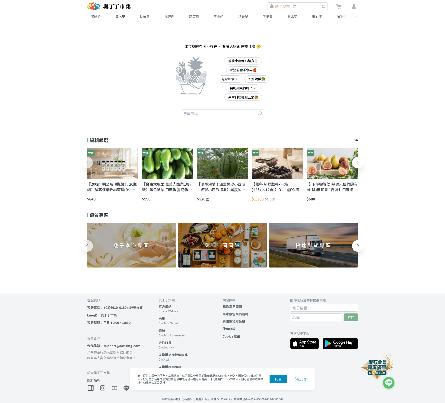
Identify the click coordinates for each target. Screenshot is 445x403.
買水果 (120, 16)
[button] (87, 162)
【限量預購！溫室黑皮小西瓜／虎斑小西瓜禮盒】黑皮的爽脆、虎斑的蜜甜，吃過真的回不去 (221, 186)
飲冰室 (292, 16)
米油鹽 (317, 16)
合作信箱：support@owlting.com (113, 345)
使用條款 (228, 328)
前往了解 (301, 379)
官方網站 (165, 306)
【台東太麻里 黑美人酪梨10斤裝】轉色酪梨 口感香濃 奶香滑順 (167, 186)
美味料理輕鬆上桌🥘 (243, 97)
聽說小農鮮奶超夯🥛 (243, 60)
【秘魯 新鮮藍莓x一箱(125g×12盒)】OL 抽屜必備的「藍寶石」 (275, 186)
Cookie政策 (231, 336)
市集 (162, 318)
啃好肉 (169, 16)
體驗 (162, 330)
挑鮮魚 (145, 16)
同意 (278, 379)
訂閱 (351, 317)
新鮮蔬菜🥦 (256, 79)
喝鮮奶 (96, 16)
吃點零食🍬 (230, 79)
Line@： (102, 315)
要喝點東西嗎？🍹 (243, 88)
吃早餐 (268, 16)
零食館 (218, 16)
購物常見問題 (232, 306)
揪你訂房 (165, 342)
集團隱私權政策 (233, 321)
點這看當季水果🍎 (243, 70)
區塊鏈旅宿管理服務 (173, 354)
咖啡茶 (341, 16)
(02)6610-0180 (115, 307)
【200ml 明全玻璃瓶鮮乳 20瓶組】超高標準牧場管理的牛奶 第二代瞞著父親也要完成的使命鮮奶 (112, 186)
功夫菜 (243, 16)
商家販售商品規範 (235, 314)
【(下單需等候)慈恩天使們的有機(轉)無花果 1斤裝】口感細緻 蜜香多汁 (332, 186)
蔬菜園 (194, 16)
